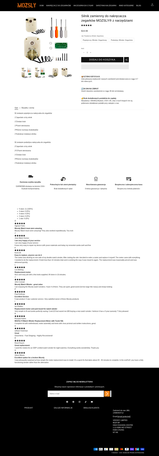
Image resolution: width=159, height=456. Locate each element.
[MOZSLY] (27, 5)
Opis (16, 108)
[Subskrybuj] (107, 394)
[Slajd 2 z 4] (40, 73)
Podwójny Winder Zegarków (122, 40)
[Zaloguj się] (152, 4)
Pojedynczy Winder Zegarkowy (95, 40)
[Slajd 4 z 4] (66, 73)
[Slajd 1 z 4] (26, 73)
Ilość (82, 48)
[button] (86, 25)
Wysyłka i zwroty (27, 108)
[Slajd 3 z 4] (53, 73)
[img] (20, 223)
